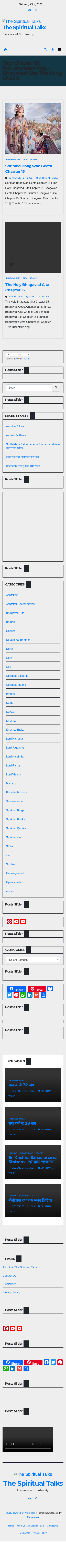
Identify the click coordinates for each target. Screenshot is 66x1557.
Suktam (10, 864)
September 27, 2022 (20, 178)
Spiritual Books (15, 819)
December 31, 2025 (24, 1091)
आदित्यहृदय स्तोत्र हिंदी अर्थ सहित (23, 466)
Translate (26, 359)
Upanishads (13, 882)
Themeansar (33, 1517)
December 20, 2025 (24, 1168)
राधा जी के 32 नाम (15, 426)
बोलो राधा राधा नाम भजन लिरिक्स (22, 457)
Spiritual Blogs (15, 810)
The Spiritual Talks (24, 27)
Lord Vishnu (13, 774)
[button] (45, 49)
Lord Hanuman (15, 738)
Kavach (10, 711)
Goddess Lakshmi (17, 675)
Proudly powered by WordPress (20, 1513)
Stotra (9, 846)
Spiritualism (13, 837)
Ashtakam (12, 595)
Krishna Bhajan (15, 729)
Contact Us (9, 1275)
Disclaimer (9, 1284)
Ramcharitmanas (16, 792)
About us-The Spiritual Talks (20, 1267)
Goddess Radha (16, 684)
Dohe (9, 648)
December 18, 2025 (24, 1206)
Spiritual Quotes (16, 828)
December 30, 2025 (24, 1129)
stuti (8, 855)
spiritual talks (48, 178)
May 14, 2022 (16, 296)
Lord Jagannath (15, 747)
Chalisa (11, 631)
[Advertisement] (33, 527)
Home (11, 1525)
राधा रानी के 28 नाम (16, 435)
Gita (25, 159)
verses (10, 891)
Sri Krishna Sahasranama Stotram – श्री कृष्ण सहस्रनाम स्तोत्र (32, 1161)
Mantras (11, 783)
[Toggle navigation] (59, 49)
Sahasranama (14, 801)
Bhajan (10, 622)
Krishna (33, 159)
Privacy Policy (11, 1292)
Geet (9, 657)
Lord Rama (13, 765)
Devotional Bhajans (18, 639)
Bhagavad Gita (13, 159)
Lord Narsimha (15, 756)
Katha (9, 702)
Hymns (10, 693)
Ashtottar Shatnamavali (20, 604)
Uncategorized (15, 873)
